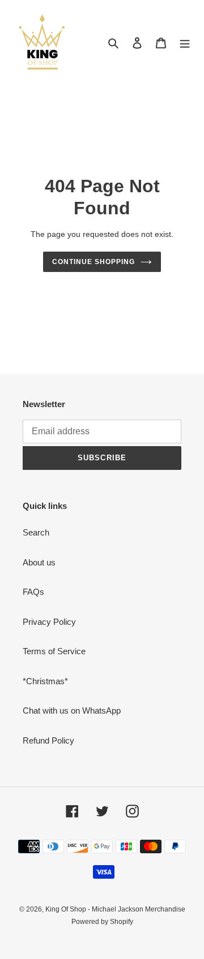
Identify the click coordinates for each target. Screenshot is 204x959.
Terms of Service (54, 651)
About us (39, 562)
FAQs (33, 592)
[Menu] (185, 43)
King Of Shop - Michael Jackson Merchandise (115, 909)
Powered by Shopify (102, 922)
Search (36, 532)
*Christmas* (45, 681)
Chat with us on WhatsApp (72, 710)
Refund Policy (48, 740)
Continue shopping (93, 262)
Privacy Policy (49, 622)
